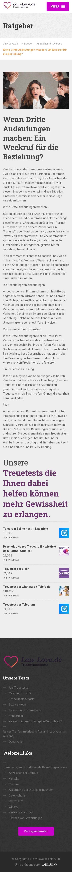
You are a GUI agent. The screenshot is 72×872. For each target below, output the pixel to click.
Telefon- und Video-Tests (25, 710)
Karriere (14, 784)
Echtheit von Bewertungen (25, 818)
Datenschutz (17, 795)
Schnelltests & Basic (21, 699)
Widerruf (14, 806)
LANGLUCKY (49, 864)
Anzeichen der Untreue (23, 772)
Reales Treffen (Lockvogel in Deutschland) (35, 721)
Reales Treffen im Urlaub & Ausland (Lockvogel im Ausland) (34, 733)
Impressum (16, 801)
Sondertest (16, 715)
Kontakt (14, 778)
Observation (16, 741)
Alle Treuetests (18, 687)
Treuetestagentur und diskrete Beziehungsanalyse (35, 767)
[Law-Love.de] (19, 5)
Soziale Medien (18, 704)
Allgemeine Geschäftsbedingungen (31, 789)
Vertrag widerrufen (21, 812)
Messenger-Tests (20, 693)
